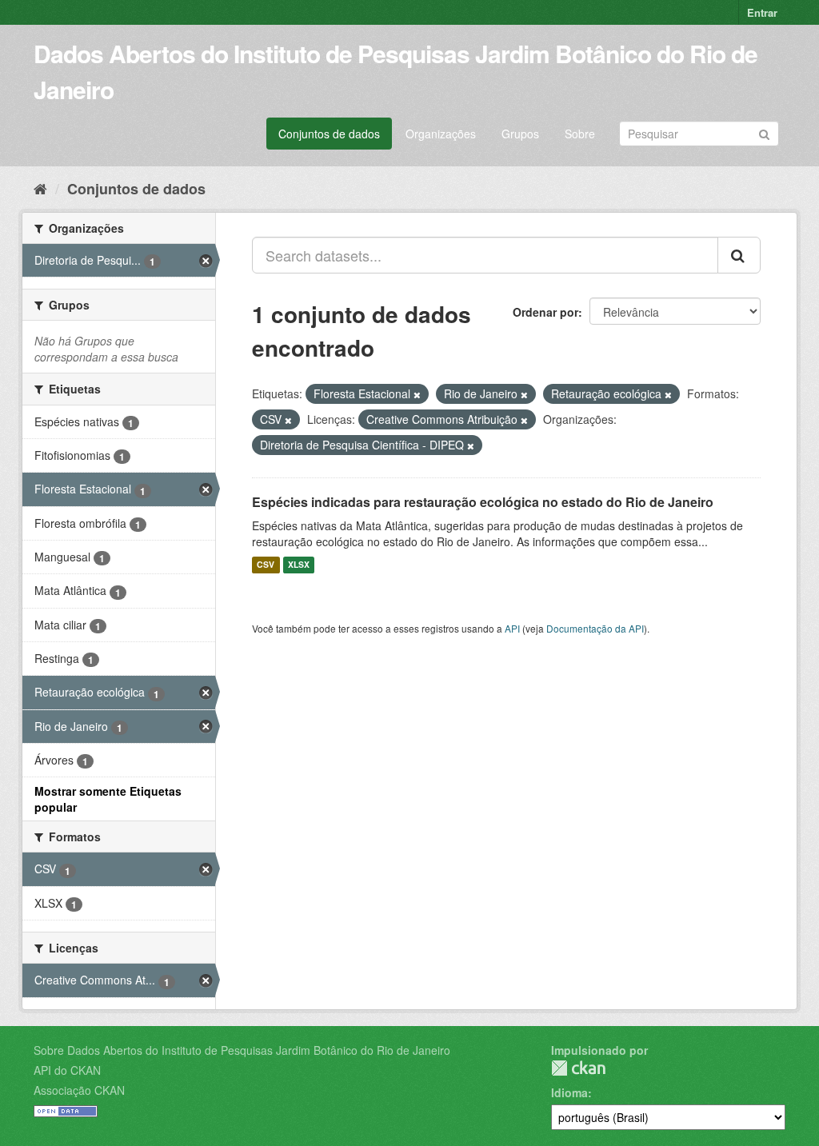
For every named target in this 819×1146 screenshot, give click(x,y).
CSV (265, 565)
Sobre (580, 134)
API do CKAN (67, 1070)
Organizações (441, 134)
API (512, 628)
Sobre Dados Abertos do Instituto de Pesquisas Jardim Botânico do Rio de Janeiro (242, 1050)
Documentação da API (595, 628)
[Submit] (764, 132)
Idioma (569, 1092)
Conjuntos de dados (329, 134)
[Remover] (417, 394)
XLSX (299, 565)
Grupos (520, 134)
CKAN (578, 1068)
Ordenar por (545, 312)
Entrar (762, 12)
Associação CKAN (79, 1090)
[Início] (40, 188)
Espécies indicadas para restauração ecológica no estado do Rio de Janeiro (482, 502)
